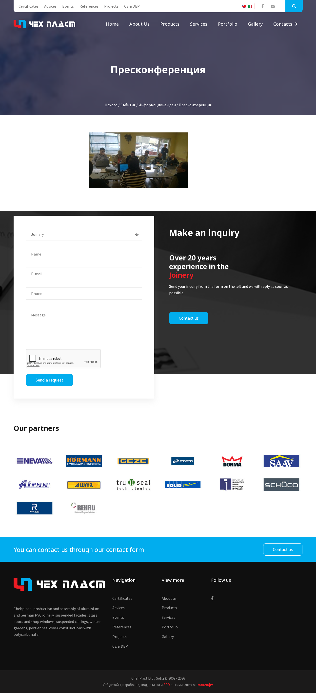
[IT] (251, 6)
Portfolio (227, 24)
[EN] (245, 6)
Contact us (189, 318)
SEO (166, 684)
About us (139, 24)
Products (169, 24)
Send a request (49, 380)
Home (112, 24)
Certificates (29, 6)
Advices (50, 6)
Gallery (255, 24)
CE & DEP (132, 6)
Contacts (283, 24)
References (89, 6)
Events (68, 6)
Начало (111, 104)
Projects (111, 6)
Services (198, 24)
